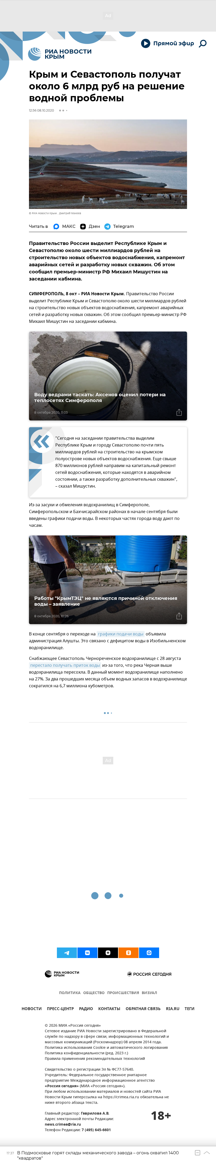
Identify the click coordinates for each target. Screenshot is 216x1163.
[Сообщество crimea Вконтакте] (87, 953)
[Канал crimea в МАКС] (149, 953)
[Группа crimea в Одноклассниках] (129, 953)
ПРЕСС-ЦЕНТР (60, 1009)
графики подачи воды (120, 634)
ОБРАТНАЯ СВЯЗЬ (143, 1009)
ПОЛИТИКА (70, 993)
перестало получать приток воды (65, 665)
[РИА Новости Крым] (60, 54)
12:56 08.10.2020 (41, 110)
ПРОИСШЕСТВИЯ (123, 993)
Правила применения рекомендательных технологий (95, 1059)
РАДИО (86, 1009)
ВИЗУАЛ (149, 993)
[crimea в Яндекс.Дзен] (108, 953)
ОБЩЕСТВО (94, 993)
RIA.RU (172, 1009)
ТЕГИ (189, 1009)
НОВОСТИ (32, 1009)
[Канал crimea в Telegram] (67, 953)
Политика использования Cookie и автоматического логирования (106, 1048)
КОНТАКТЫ (109, 1009)
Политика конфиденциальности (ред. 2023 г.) (86, 1053)
